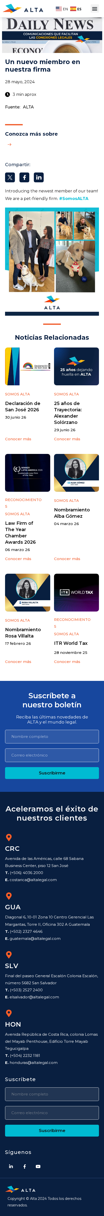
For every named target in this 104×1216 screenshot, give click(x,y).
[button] (95, 8)
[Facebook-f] (25, 1166)
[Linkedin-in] (11, 1166)
